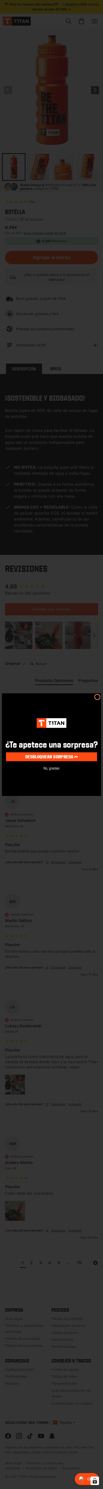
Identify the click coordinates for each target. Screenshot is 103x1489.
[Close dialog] (97, 696)
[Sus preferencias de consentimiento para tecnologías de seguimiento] (94, 1481)
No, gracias (51, 768)
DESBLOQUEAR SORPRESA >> (51, 756)
